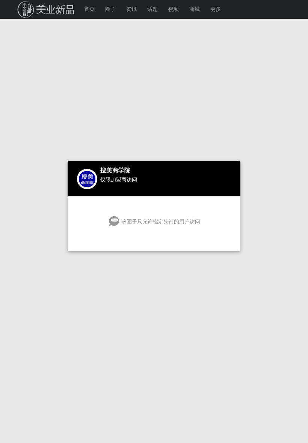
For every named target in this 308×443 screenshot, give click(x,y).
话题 (152, 9)
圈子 (110, 9)
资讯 (131, 9)
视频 (173, 9)
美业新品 (37, 9)
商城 (194, 9)
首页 (89, 9)
